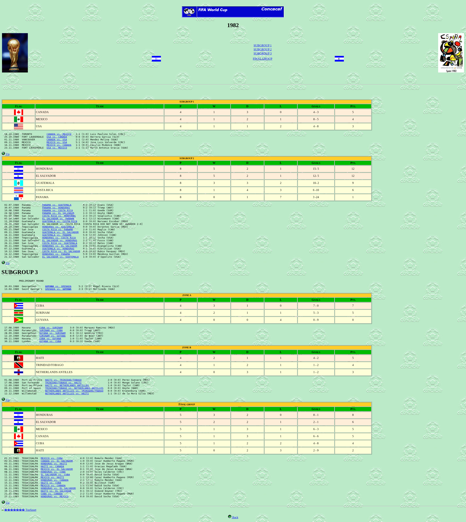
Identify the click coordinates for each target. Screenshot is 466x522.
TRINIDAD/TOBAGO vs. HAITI (63, 382)
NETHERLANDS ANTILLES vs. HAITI (67, 393)
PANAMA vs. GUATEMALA (56, 205)
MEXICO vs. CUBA (52, 458)
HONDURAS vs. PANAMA (56, 254)
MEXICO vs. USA (57, 142)
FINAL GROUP (262, 58)
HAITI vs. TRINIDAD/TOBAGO (63, 380)
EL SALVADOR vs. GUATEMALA (60, 256)
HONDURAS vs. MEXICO (54, 496)
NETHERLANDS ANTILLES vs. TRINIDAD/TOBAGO (74, 390)
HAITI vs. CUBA (51, 482)
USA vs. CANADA (57, 136)
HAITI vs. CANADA (52, 466)
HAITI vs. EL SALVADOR (56, 491)
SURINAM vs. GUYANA (52, 335)
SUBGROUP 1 (263, 45)
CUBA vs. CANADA (52, 493)
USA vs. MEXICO (57, 147)
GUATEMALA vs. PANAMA (56, 235)
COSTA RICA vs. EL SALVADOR (61, 251)
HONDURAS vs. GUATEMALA (58, 226)
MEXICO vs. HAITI (52, 477)
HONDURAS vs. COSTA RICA (59, 237)
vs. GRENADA (58, 286)
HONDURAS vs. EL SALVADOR (59, 246)
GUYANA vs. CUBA (50, 341)
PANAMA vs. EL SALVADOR (58, 213)
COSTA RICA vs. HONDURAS (59, 215)
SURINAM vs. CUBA (51, 330)
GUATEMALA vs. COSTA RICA (59, 221)
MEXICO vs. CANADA (59, 145)
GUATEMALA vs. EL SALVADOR (60, 232)
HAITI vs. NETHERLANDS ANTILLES (67, 385)
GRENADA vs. (58, 289)
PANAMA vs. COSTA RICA (57, 210)
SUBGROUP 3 (263, 53)
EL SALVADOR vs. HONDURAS (59, 240)
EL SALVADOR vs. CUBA (55, 474)
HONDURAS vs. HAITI (54, 463)
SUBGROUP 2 (263, 49)
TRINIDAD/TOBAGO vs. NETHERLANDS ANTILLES (74, 388)
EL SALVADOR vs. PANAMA (58, 218)
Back (235, 517)
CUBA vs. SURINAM (51, 327)
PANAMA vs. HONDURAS (56, 207)
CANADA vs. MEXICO (59, 134)
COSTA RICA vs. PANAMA (57, 229)
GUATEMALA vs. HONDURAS (58, 248)
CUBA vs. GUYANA (50, 338)
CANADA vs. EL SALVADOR (57, 461)
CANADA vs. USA (57, 139)
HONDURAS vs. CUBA (53, 471)
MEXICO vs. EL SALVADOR (57, 469)
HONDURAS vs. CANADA (54, 480)
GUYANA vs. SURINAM (52, 333)
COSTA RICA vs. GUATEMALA (59, 243)
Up (7, 154)
